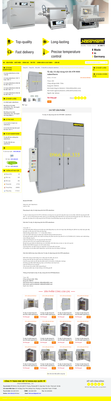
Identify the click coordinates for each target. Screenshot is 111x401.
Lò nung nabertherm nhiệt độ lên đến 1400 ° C (12, 88)
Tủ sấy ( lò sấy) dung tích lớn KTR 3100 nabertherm (30, 364)
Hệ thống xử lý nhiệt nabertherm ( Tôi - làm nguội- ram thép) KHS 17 (12, 107)
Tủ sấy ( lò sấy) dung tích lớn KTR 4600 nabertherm (47, 339)
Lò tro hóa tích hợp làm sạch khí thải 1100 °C (12, 128)
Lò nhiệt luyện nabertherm (11, 102)
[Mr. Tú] (11, 155)
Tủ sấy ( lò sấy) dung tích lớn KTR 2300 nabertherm (65, 364)
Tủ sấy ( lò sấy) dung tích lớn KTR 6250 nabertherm (30, 339)
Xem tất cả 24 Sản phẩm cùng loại (56, 373)
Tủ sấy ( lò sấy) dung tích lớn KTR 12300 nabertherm (65, 313)
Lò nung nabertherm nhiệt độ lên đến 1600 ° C (12, 93)
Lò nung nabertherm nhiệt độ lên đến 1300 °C (12, 83)
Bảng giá (26, 62)
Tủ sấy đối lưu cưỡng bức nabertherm (11, 138)
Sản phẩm (9, 62)
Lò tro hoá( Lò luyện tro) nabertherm (10, 123)
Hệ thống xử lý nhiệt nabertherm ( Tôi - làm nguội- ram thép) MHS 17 (12, 113)
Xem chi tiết (35, 310)
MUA (49, 101)
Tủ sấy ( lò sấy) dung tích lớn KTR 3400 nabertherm (82, 339)
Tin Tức (32, 62)
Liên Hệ (57, 62)
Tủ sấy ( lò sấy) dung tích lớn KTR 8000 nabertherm (82, 313)
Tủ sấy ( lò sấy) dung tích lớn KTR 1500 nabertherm (82, 364)
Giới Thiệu (17, 62)
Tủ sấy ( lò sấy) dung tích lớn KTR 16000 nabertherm (47, 313)
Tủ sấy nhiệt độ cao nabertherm (9, 143)
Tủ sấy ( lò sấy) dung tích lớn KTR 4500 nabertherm (65, 339)
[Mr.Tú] (12, 163)
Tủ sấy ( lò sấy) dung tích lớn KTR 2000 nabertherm (47, 364)
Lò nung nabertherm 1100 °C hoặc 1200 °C (12, 78)
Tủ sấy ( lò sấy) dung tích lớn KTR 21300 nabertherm (30, 313)
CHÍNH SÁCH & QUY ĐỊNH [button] (44, 62)
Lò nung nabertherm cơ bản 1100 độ (11, 74)
